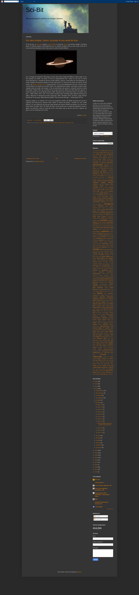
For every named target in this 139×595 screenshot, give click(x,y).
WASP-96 (103, 370)
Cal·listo (94, 179)
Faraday (105, 225)
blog (102, 173)
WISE (94, 372)
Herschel (105, 243)
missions (100, 287)
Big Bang (103, 172)
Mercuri (111, 282)
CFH (106, 186)
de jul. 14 (100, 419)
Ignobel (111, 251)
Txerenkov (102, 362)
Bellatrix (111, 168)
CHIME (100, 187)
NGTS (107, 302)
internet (101, 254)
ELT (99, 212)
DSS (99, 207)
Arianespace (110, 159)
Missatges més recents (32, 158)
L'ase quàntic (99, 506)
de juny (98, 435)
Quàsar (95, 324)
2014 (96, 469)
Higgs (94, 247)
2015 (96, 467)
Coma (106, 191)
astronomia (98, 165)
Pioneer (95, 319)
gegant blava (96, 234)
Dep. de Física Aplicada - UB (103, 485)
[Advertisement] (56, 141)
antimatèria (95, 157)
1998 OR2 (95, 150)
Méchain (111, 280)
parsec (98, 314)
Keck (98, 260)
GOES (104, 238)
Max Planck (102, 280)
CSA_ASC (105, 196)
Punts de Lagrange (102, 322)
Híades (108, 245)
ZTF (108, 374)
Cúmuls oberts (109, 200)
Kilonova (95, 261)
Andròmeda (110, 154)
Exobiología (110, 222)
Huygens (111, 249)
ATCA (112, 165)
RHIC (112, 328)
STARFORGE (110, 345)
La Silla (111, 261)
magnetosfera (96, 273)
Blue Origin (106, 173)
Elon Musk (95, 212)
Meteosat (101, 285)
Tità (100, 360)
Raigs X (101, 328)
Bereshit (97, 479)
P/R (94, 312)
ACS (109, 150)
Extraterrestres (109, 223)
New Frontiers (110, 300)
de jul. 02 (100, 430)
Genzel (98, 236)
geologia (103, 236)
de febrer (98, 445)
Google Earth (109, 238)
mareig (103, 273)
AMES (101, 154)
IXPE (94, 256)
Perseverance (97, 317)
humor (101, 249)
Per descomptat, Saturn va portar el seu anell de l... (104, 424)
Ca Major (95, 177)
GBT (112, 233)
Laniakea (100, 263)
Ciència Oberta (99, 482)
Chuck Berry (105, 187)
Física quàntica (104, 227)
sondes (110, 342)
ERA (104, 214)
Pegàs (107, 314)
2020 (96, 455)
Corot (94, 194)
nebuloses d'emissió (99, 298)
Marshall (99, 279)
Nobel (107, 303)
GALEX (111, 231)
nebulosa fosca (109, 295)
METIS (105, 285)
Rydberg (99, 331)
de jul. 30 (100, 404)
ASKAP (111, 161)
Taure (111, 352)
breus (106, 175)
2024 (96, 386)
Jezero (94, 258)
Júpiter (111, 258)
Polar (112, 319)
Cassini (99, 180)
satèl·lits (95, 335)
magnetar (101, 271)
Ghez (108, 236)
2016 (96, 464)
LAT (104, 263)
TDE (94, 354)
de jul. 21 (100, 411)
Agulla (94, 152)
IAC (94, 251)
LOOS (101, 268)
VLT (104, 369)
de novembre (100, 393)
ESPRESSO (110, 216)
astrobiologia (103, 162)
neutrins (99, 300)
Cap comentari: (38, 120)
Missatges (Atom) (39, 161)
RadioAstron (96, 326)
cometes (110, 191)
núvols (111, 305)
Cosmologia (99, 194)
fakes (97, 225)
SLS (112, 338)
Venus (94, 365)
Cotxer (105, 194)
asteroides (96, 162)
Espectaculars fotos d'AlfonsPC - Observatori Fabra (102, 494)
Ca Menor (101, 177)
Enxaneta (100, 214)
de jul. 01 (100, 432)
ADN (112, 150)
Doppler (94, 206)
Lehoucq (95, 265)
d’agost (98, 400)
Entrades (97, 516)
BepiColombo (96, 170)
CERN (101, 186)
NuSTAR (99, 305)
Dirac (102, 204)
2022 (96, 450)
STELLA (105, 347)
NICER (111, 302)
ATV (97, 166)
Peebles (103, 314)
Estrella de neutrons (107, 218)
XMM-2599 (97, 374)
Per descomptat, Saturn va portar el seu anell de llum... (53, 40)
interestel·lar (96, 254)
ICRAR (104, 251)
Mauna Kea (96, 280)
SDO (112, 335)
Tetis (44, 84)
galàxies (105, 231)
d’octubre (99, 395)
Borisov (94, 175)
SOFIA (104, 340)
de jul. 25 (100, 409)
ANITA (100, 155)
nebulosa (110, 293)
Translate (106, 136)
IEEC (108, 251)
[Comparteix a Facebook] (50, 120)
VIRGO (111, 367)
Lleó (112, 266)
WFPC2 (111, 370)
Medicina (95, 282)
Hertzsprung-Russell (101, 245)
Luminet (95, 270)
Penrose (95, 316)
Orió (104, 309)
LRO (105, 268)
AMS (105, 154)
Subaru (100, 349)
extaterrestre (102, 223)
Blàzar (99, 173)
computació (95, 193)
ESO (94, 216)
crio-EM (99, 196)
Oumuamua (110, 310)
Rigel (94, 329)
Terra (104, 358)
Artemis (104, 161)
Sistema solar (61, 122)
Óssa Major (96, 310)
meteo (111, 284)
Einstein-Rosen (109, 211)
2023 (96, 388)
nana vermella (99, 291)
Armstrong (95, 161)
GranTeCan (95, 240)
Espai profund (101, 216)
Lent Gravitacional (104, 265)
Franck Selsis (105, 229)
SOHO (108, 340)
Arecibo (104, 159)
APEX (100, 157)
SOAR (100, 340)
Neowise (111, 298)
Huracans (105, 249)
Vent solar (110, 363)
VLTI (107, 369)
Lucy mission (109, 268)
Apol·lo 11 (110, 157)
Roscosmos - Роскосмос (106, 329)
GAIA (97, 231)
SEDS (98, 336)
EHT (98, 211)
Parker (94, 314)
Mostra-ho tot (110, 508)
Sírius (94, 338)
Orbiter (101, 309)
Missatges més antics (80, 158)
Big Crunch (110, 172)
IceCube (101, 251)
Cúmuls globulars (98, 200)
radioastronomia (104, 326)
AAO (106, 150)
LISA (105, 266)
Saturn (66, 44)
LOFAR (98, 268)
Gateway (105, 233)
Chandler (111, 186)
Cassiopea (105, 180)
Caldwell (110, 177)
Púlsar (94, 323)
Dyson (103, 207)
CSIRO (111, 196)
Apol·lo (105, 157)
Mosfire (106, 287)
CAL (106, 177)
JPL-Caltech (101, 258)
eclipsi (98, 209)
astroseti (106, 165)
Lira (102, 266)
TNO (104, 360)
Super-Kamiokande (108, 349)
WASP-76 (98, 370)
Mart (102, 279)
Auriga (101, 166)
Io (110, 254)
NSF (94, 305)
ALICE (111, 152)
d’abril (98, 440)
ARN (100, 161)
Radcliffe (111, 324)
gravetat (101, 240)
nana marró (107, 289)
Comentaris (98, 519)
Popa (99, 321)
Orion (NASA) (109, 309)
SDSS (94, 336)
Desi (94, 204)
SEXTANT (110, 336)
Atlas (94, 166)
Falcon (100, 225)
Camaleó (99, 179)
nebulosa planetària (99, 297)
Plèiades (104, 319)
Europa (104, 222)
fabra (94, 225)
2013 (96, 472)
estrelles (104, 220)
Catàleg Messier (107, 182)
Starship (100, 347)
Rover (94, 331)
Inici (57, 158)
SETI (107, 336)
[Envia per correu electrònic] (45, 120)
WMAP (103, 372)
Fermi (94, 227)
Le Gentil (110, 263)
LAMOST (95, 263)
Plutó (108, 319)
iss (112, 254)
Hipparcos (104, 247)
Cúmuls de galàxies (107, 198)
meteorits (95, 286)
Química (105, 324)
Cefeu (111, 184)
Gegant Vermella (104, 235)
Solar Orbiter (96, 342)
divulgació (108, 204)
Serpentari (102, 336)
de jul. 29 (100, 407)
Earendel (111, 207)
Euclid (99, 222)
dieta (96, 204)
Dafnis (111, 201)
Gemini (94, 236)
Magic (94, 271)
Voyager (111, 369)
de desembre (100, 390)
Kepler (111, 260)
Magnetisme (110, 271)
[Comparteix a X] (49, 120)
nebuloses (110, 297)
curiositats (96, 201)
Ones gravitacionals (107, 307)
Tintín (96, 360)
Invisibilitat (107, 254)
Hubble (96, 249)
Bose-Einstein (100, 175)
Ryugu (102, 331)
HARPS (105, 241)
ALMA (97, 154)
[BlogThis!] (47, 120)
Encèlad (39, 84)
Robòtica (98, 329)
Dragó (106, 206)
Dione (34, 84)
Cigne (103, 189)
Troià (112, 360)
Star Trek (95, 345)
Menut (106, 282)
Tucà (94, 362)
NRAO (111, 304)
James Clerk (98, 256)
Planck (99, 319)
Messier (95, 284)
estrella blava (96, 218)
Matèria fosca (108, 279)
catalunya (95, 184)
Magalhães (105, 270)
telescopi (39, 44)
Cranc (94, 196)
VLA (94, 369)
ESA (107, 214)
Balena (94, 168)
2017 (96, 462)
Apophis (95, 159)
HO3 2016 (110, 247)
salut (94, 333)
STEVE (94, 349)
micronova (110, 285)
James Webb (52, 44)
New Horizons (96, 302)
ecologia (103, 209)
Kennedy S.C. (105, 260)
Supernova (96, 352)
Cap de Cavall (106, 179)
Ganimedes (99, 233)
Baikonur (111, 166)
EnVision (95, 214)
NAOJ (94, 293)
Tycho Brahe (109, 362)
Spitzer (111, 344)
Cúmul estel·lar (97, 198)
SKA (109, 338)
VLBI (100, 369)
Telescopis (68, 122)
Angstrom (95, 155)
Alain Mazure (103, 152)
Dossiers (100, 206)
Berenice (104, 170)
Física (98, 227)
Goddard (99, 238)
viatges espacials (102, 367)
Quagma (111, 322)
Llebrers (109, 266)
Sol (112, 340)
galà (100, 231)
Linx (100, 266)
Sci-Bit (34, 9)
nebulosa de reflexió (98, 295)
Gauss (109, 233)
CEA (103, 184)
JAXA (111, 256)
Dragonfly (95, 207)
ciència (111, 188)
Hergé (100, 243)
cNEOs (101, 191)
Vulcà (94, 370)
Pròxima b (104, 321)
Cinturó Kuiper (109, 189)
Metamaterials (103, 284)
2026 (96, 381)
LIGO (97, 267)
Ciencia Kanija (96, 189)
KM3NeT (100, 261)
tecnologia (103, 354)
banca (98, 168)
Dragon (111, 206)
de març (98, 442)
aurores (106, 166)
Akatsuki (98, 152)
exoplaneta (96, 223)
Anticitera (111, 155)
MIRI (94, 287)
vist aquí (83, 115)
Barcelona (103, 168)
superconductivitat (97, 350)
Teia (112, 354)
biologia (95, 173)
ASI (108, 161)
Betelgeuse (96, 172)
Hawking (111, 241)
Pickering (111, 317)
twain (97, 362)
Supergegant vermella (107, 350)
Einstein (102, 211)
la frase (105, 261)
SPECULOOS (104, 344)
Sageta (106, 331)
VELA (105, 363)
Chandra (95, 188)
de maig (98, 438)
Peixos (111, 314)
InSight (111, 253)
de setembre (99, 398)
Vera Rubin (99, 365)
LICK (94, 266)
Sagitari (111, 331)
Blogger (79, 572)
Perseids (103, 316)
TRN (109, 360)
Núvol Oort (105, 305)
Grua (105, 240)
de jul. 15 (100, 416)
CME (97, 191)
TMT (102, 360)
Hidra (112, 245)
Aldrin (108, 152)
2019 (99, 150)
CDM (100, 184)
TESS (111, 358)
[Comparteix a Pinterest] (52, 120)
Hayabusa (95, 243)
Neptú (94, 300)
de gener (98, 447)
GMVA (94, 238)
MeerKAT (101, 282)
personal (104, 317)
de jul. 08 (100, 428)
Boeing (111, 173)
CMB (94, 191)
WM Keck (99, 372)
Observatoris (97, 307)
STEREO (111, 347)
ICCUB (96, 251)
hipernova (98, 247)
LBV (107, 263)
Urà (99, 363)
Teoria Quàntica (97, 358)
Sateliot (111, 333)
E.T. (107, 207)
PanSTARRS (105, 312)
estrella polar (96, 220)
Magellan (111, 270)
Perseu (111, 316)
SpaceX (98, 344)
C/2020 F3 (110, 175)
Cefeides (107, 184)
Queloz (100, 324)
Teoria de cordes (108, 356)
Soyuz (94, 344)
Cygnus (107, 201)
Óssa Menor (104, 310)
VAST (102, 363)
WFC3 (107, 370)
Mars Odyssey (104, 275)
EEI (107, 209)
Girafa (111, 236)
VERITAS (108, 365)
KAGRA (94, 260)
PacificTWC (98, 312)
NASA (99, 293)
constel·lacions (103, 193)
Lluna (94, 268)
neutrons (104, 300)
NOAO (104, 303)
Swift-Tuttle (107, 352)
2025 (96, 384)
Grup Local (110, 240)
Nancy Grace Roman (108, 291)
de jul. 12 (100, 421)
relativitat (107, 328)
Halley (101, 241)
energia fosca (109, 212)
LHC (112, 265)
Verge (104, 365)
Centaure (95, 186)
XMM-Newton (103, 374)
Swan (102, 352)
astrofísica (110, 162)
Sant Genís (100, 333)
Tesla (108, 358)
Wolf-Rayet (109, 372)
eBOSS (94, 209)
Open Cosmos (96, 309)
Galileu (94, 233)
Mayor (107, 280)
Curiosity (102, 201)
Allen (94, 154)
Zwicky (111, 374)
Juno (106, 258)
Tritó (107, 360)
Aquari (99, 159)
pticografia (110, 321)
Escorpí (111, 214)
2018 (96, 460)
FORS (99, 229)
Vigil (108, 367)
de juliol (98, 402)
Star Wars (103, 345)
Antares (105, 155)
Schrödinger (107, 335)
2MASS (103, 150)
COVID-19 (110, 194)
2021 (96, 453)
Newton (103, 302)
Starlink (94, 347)
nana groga (101, 289)
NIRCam (95, 304)
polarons (95, 321)
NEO (107, 298)
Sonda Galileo (104, 342)
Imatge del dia (98, 253)
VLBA (97, 369)
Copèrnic (111, 193)
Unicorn (95, 363)
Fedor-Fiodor (110, 225)
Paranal (111, 312)
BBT (108, 168)
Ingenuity (106, 253)
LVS (99, 270)
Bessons (111, 170)
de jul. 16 (100, 414)
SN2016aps (95, 340)
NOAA (100, 304)
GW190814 (95, 241)
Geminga (111, 234)
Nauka (105, 293)
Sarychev (106, 333)
